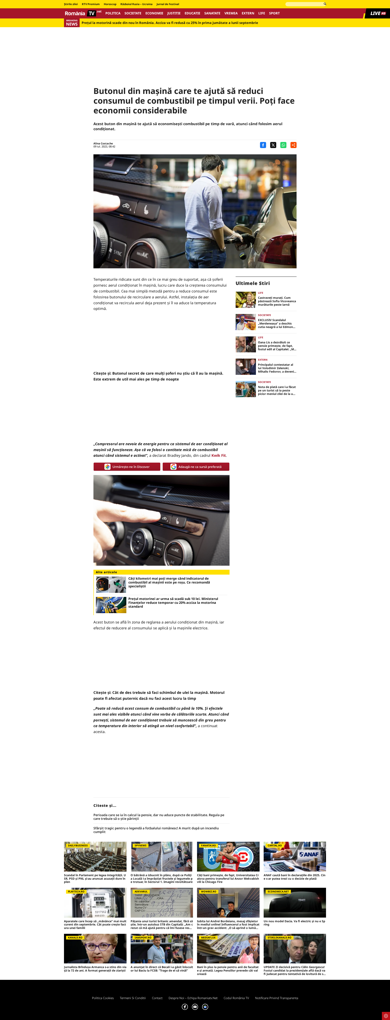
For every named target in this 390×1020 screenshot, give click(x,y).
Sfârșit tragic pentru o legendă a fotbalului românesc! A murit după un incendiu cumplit (156, 830)
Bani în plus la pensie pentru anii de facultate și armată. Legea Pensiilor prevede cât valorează (228, 970)
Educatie (192, 13)
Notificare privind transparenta (276, 998)
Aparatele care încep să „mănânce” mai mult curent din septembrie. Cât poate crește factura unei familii (95, 925)
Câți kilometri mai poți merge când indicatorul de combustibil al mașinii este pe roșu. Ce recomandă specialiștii (169, 582)
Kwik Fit (218, 455)
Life (261, 13)
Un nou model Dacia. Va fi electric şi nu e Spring (294, 923)
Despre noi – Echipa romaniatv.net (193, 998)
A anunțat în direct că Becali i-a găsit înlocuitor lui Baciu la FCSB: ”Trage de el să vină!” (162, 968)
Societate (133, 13)
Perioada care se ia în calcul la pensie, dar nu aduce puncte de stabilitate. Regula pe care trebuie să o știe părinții (158, 816)
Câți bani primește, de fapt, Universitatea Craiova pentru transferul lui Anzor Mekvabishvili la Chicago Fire (228, 879)
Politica (112, 13)
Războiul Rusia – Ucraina (136, 4)
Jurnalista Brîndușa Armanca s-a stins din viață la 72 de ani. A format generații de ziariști (95, 968)
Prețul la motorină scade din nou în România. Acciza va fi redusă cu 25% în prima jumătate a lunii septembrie (170, 23)
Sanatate (212, 13)
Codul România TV (236, 998)
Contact (157, 998)
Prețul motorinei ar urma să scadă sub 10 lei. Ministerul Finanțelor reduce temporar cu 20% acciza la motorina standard (173, 603)
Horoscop (110, 4)
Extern (248, 13)
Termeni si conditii (133, 998)
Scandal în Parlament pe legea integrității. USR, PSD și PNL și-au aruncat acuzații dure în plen (95, 879)
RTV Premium (91, 4)
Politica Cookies (103, 998)
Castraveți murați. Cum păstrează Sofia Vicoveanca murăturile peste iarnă (277, 301)
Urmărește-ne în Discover (131, 467)
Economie (154, 13)
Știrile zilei (71, 4)
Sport (274, 13)
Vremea (231, 13)
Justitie (174, 13)
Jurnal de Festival (168, 4)
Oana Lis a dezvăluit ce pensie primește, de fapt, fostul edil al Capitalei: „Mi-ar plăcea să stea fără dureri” (277, 346)
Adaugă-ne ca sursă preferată (200, 467)
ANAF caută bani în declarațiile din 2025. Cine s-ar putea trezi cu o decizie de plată (294, 877)
